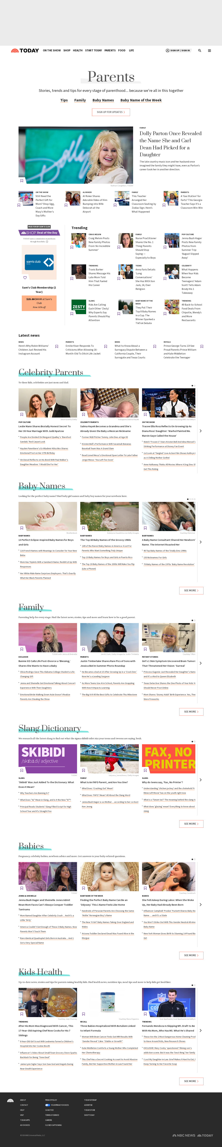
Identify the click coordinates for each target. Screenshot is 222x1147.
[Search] (199, 50)
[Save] (21, 180)
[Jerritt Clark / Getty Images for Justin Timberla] (109, 637)
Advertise (88, 1105)
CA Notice (49, 1110)
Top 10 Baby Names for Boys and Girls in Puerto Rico (107, 557)
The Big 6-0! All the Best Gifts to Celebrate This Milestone (109, 694)
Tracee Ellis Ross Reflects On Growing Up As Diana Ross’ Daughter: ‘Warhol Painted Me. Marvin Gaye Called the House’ (166, 431)
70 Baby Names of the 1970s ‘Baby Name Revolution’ (169, 564)
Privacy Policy (51, 1100)
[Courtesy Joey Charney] (48, 1002)
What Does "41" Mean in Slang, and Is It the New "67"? (45, 800)
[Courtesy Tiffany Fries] (171, 637)
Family (80, 100)
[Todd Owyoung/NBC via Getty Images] (171, 402)
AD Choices (25, 1125)
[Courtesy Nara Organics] (109, 1002)
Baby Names (103, 100)
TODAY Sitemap (90, 1100)
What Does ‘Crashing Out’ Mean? (97, 788)
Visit (22, 1115)
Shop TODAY (89, 1115)
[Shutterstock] (48, 516)
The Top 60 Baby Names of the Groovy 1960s (105, 540)
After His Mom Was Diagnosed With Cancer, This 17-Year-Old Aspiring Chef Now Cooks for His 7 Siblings (46, 1030)
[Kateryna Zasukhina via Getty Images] (109, 516)
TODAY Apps (25, 1120)
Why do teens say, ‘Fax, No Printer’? (162, 782)
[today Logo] (10, 1100)
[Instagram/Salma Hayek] (109, 402)
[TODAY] (48, 758)
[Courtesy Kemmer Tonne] (171, 516)
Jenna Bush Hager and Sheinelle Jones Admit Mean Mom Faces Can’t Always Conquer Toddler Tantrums (46, 904)
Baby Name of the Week (141, 100)
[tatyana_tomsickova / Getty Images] (109, 758)
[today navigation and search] (209, 50)
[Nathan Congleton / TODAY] (76, 155)
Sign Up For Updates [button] (110, 112)
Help (22, 1110)
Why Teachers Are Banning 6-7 (34, 793)
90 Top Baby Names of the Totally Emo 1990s (165, 550)
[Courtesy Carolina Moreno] (171, 876)
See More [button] (190, 590)
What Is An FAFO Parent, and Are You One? (104, 782)
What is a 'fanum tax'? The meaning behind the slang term (171, 799)
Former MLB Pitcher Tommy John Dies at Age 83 (105, 437)
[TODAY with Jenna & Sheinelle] (48, 637)
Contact (24, 1105)
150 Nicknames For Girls (155, 557)
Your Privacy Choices (60, 1105)
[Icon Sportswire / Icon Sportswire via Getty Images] (171, 1002)
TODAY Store (89, 1110)
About (23, 1100)
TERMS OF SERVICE (52, 1115)
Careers (48, 1120)
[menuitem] (52, 50)
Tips (64, 100)
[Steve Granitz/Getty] (48, 402)
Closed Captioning (53, 1125)
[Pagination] (192, 385)
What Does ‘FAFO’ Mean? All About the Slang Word (106, 795)
